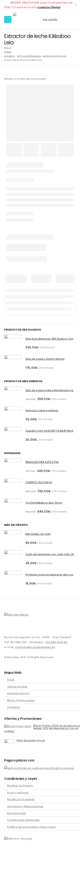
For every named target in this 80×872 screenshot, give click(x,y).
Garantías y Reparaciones (25, 806)
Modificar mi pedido (21, 799)
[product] (12, 343)
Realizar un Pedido (20, 786)
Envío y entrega (18, 793)
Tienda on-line (17, 687)
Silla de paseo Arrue (30, 740)
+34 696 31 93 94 (56, 642)
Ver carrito (50, 19)
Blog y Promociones (21, 700)
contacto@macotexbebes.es (35, 647)
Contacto (13, 707)
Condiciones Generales (23, 820)
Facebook (8, 626)
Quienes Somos (18, 693)
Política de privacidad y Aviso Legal (31, 827)
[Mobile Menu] (7, 19)
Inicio (10, 680)
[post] (17, 726)
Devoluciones (16, 813)
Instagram (15, 626)
